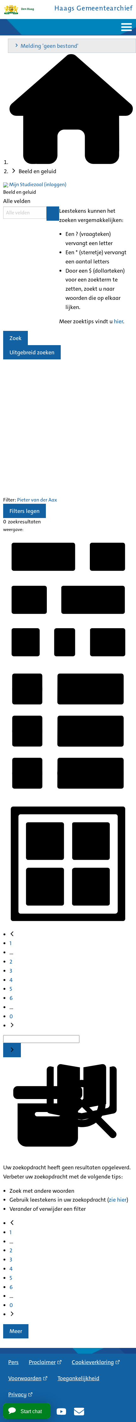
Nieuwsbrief (79, 1411)
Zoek (15, 338)
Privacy (17, 1394)
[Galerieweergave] (68, 926)
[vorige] (12, 934)
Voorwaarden (24, 1378)
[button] (72, 46)
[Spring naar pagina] (12, 1050)
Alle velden (16, 201)
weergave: (13, 529)
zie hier (118, 1200)
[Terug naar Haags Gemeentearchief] (19, 9)
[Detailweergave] (68, 794)
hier (118, 321)
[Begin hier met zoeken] (71, 162)
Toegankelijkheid (78, 1378)
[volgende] (12, 1025)
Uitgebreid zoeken (31, 352)
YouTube (61, 1411)
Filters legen (24, 511)
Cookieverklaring (93, 1362)
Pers (13, 1362)
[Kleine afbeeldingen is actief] (68, 662)
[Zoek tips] (52, 213)
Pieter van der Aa (35, 499)
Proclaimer (42, 1362)
